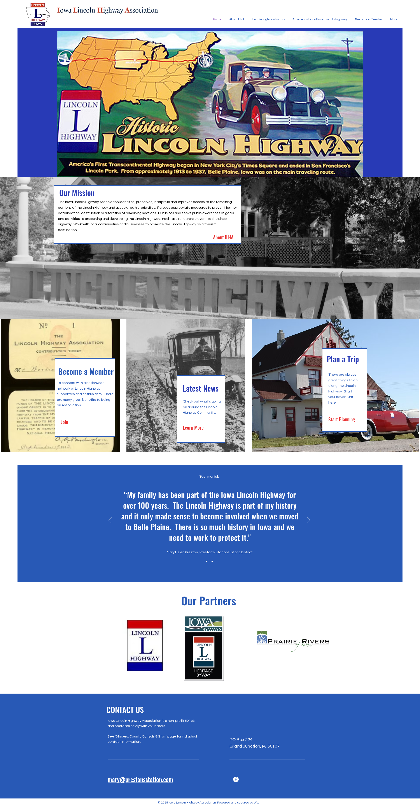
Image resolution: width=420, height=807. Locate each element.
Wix (256, 802)
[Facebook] (236, 779)
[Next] (308, 520)
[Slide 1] (206, 561)
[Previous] (110, 520)
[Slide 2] (212, 561)
